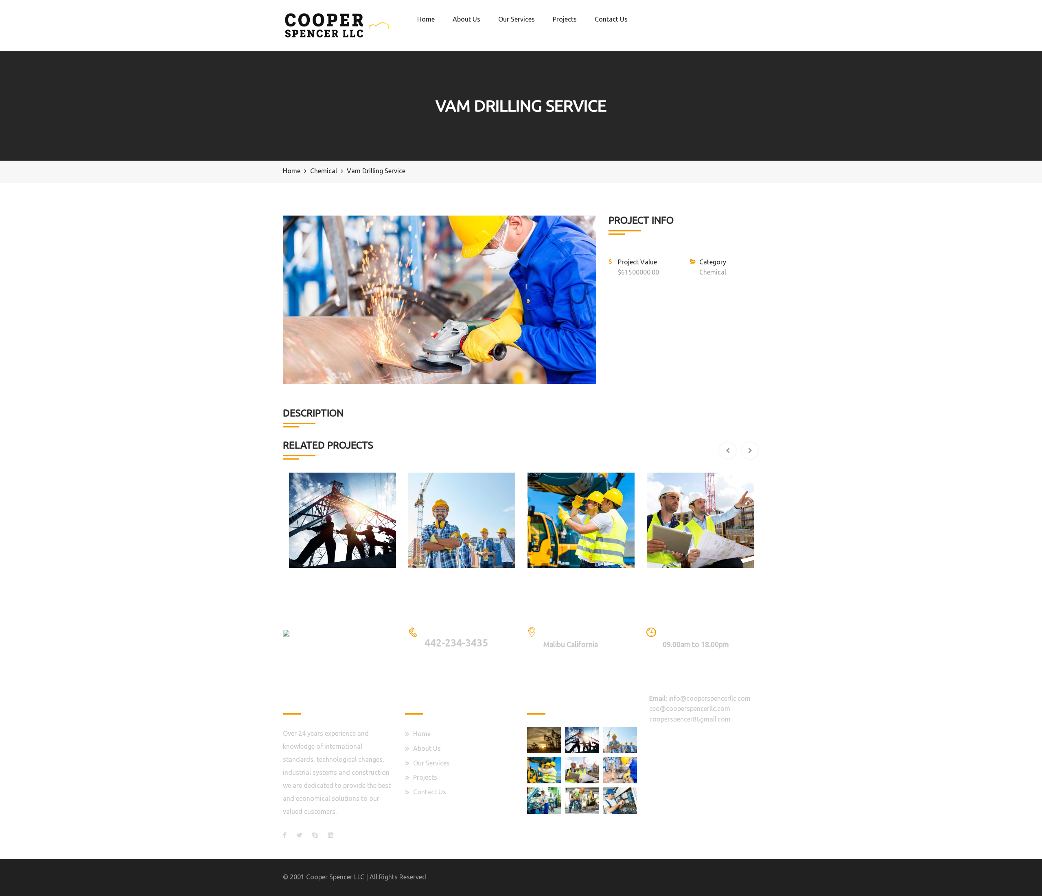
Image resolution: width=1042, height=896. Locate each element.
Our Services (516, 19)
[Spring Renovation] (544, 740)
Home (426, 19)
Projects (565, 19)
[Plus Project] (582, 770)
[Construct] (544, 770)
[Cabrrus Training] (620, 800)
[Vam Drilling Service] (620, 770)
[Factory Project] (544, 800)
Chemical (712, 272)
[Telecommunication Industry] (582, 740)
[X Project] (582, 800)
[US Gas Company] (620, 740)
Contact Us (611, 19)
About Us (466, 19)
